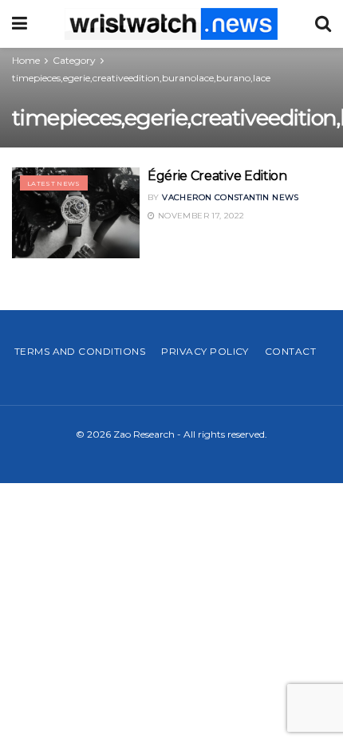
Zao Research (144, 434)
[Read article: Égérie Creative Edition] (76, 212)
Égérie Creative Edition (217, 175)
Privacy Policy (205, 351)
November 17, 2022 (199, 215)
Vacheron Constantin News (230, 197)
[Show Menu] (19, 24)
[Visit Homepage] (171, 24)
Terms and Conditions (80, 351)
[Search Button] (323, 24)
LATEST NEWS (54, 183)
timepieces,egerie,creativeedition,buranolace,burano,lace (141, 78)
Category (74, 60)
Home (26, 60)
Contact (290, 351)
